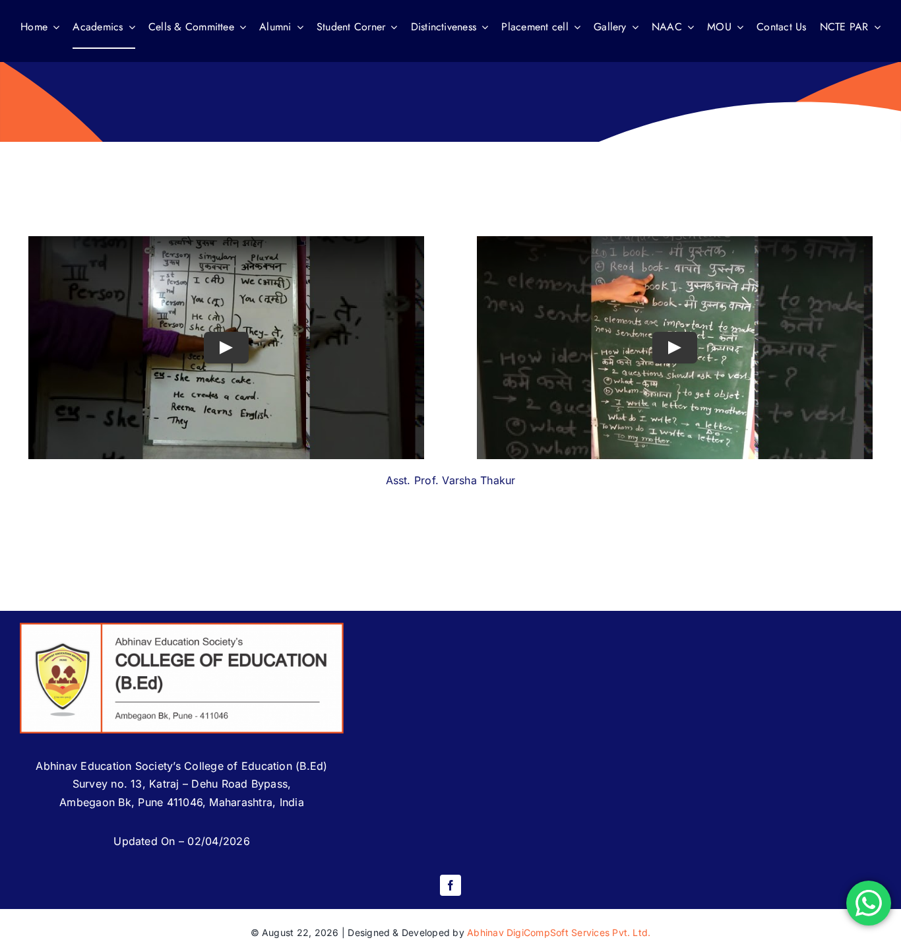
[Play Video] (226, 347)
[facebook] (450, 885)
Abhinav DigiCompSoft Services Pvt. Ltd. (558, 932)
